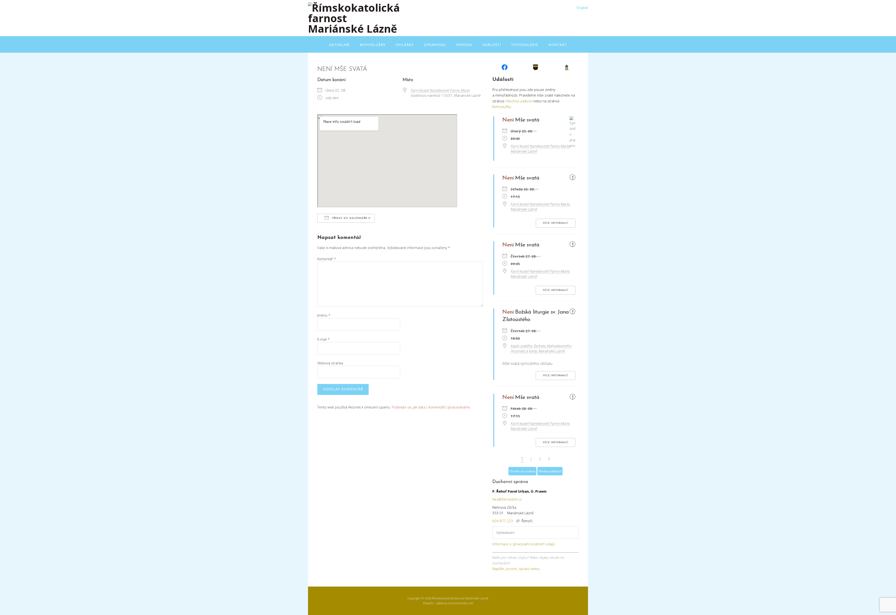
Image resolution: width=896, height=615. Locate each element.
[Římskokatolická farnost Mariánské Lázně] (354, 28)
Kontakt (558, 45)
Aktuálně (339, 45)
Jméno (323, 315)
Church (428, 603)
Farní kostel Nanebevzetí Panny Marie (440, 90)
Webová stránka (330, 363)
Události (491, 45)
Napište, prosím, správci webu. (516, 568)
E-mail (323, 339)
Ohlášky (405, 45)
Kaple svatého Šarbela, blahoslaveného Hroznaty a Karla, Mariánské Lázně (541, 348)
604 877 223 (502, 520)
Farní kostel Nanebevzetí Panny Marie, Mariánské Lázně (540, 148)
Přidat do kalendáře (349, 218)
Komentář (326, 258)
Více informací (555, 223)
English (582, 8)
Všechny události (518, 101)
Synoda (464, 45)
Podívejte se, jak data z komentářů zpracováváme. (431, 407)
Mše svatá (527, 120)
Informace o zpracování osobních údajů (523, 544)
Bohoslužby (372, 45)
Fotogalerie (524, 45)
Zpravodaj (435, 45)
